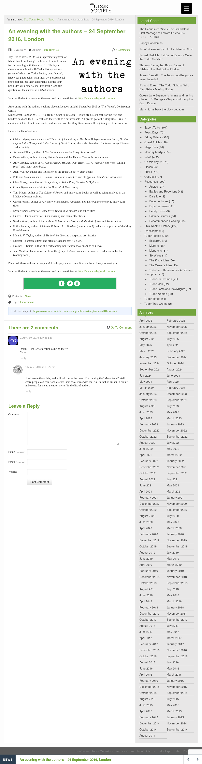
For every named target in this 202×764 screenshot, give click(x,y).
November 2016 (177, 650)
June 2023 (146, 412)
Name (16, 451)
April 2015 (145, 711)
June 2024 (173, 375)
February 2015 (148, 717)
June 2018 (146, 595)
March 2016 (174, 674)
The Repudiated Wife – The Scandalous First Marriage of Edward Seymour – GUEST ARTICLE (164, 33)
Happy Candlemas (151, 43)
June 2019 (146, 558)
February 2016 (148, 681)
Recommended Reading (164, 221)
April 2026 (145, 320)
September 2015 (177, 693)
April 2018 (145, 601)
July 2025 (173, 339)
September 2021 (177, 473)
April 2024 (173, 381)
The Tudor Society (34, 19)
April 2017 (145, 638)
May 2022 (173, 449)
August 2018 (147, 589)
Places (148, 167)
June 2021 (146, 485)
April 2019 (145, 565)
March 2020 (174, 528)
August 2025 (147, 339)
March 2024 (146, 388)
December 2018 (149, 577)
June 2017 (146, 632)
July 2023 (173, 406)
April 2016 (145, 674)
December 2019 (149, 540)
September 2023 (177, 400)
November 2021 (177, 467)
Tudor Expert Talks (168, 751)
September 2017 (177, 619)
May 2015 (173, 705)
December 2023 (177, 394)
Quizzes (149, 177)
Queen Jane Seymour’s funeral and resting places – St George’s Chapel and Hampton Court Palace (166, 99)
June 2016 (146, 668)
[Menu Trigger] (186, 8)
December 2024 (177, 357)
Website (12, 471)
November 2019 (177, 540)
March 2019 (174, 565)
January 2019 (175, 571)
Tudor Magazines (102, 751)
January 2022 (175, 461)
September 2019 (177, 546)
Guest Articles (153, 142)
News (51, 19)
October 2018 (148, 583)
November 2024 (149, 363)
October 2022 (148, 436)
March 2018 (174, 601)
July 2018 (173, 589)
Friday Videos (153, 137)
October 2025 (148, 333)
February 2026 (176, 320)
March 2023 (174, 418)
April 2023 (145, 418)
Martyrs (154, 245)
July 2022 (173, 443)
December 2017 (149, 613)
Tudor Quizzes (146, 751)
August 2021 (147, 479)
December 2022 (149, 430)
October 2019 (148, 546)
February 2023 (148, 424)
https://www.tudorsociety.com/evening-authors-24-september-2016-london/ (75, 311)
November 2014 (177, 723)
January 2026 (148, 327)
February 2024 (176, 388)
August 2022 (147, 443)
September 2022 (177, 436)
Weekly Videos (125, 751)
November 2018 (177, 577)
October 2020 (148, 510)
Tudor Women (158, 294)
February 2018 (148, 607)
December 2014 (149, 723)
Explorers (155, 241)
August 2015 (147, 699)
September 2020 (177, 510)
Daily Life (155, 196)
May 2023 (173, 412)
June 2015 (146, 705)
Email (16, 461)
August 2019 (147, 552)
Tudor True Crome (155, 304)
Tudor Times (152, 299)
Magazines (151, 147)
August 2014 (147, 735)
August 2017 (147, 626)
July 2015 (173, 699)
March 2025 (146, 351)
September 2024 (149, 369)
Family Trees (157, 211)
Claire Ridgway (50, 49)
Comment (13, 414)
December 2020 (149, 504)
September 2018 (177, 583)
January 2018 (175, 607)
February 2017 (148, 644)
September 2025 (177, 333)
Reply (23, 358)
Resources (151, 181)
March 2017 (174, 638)
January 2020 (175, 534)
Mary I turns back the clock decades (161, 109)
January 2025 (148, 357)
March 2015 (174, 711)
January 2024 (148, 394)
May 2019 (173, 558)
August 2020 (147, 516)
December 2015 (149, 687)
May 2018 (173, 595)
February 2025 (176, 351)
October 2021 (148, 473)
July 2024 (145, 375)
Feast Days (151, 132)
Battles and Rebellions (163, 191)
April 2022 (145, 455)
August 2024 (174, 369)
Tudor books (27, 302)
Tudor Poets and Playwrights (167, 289)
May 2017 (173, 632)
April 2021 (145, 491)
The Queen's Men (160, 265)
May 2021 (173, 485)
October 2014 (148, 729)
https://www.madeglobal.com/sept (97, 98)
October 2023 (148, 400)
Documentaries (158, 201)
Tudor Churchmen (160, 279)
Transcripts (151, 231)
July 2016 (173, 662)
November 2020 (177, 504)
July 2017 (173, 626)
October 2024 (175, 363)
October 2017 (148, 619)
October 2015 (148, 693)
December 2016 (149, 650)
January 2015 (175, 717)
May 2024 (145, 381)
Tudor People (152, 236)
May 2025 (145, 345)
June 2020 (146, 522)
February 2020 (148, 534)
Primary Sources (159, 216)
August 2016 (147, 662)
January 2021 (175, 497)
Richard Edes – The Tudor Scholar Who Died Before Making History (164, 87)
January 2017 (175, 644)
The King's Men (159, 260)
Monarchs (155, 250)
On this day (151, 162)
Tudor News (81, 751)
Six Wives (155, 255)
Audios (153, 186)
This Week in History (157, 226)
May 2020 (173, 522)
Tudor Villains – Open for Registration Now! (166, 49)
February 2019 (148, 571)
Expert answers (159, 206)
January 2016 (175, 681)
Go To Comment (121, 327)
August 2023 (147, 406)
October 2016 (148, 656)
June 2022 (146, 449)
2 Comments (123, 49)
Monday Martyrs (154, 152)
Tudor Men (156, 284)
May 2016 (173, 668)
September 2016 (177, 656)
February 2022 (148, 461)
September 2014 (177, 729)
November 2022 (177, 430)
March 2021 (174, 491)
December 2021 (149, 467)
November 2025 (177, 327)
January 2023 (175, 424)
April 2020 (145, 528)
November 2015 (177, 687)
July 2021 (173, 479)
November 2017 (177, 613)
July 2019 (173, 552)
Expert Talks (152, 127)
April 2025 (173, 345)
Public (148, 172)
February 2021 (148, 497)
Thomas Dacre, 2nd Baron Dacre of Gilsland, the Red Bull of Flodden (161, 67)
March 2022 (174, 455)
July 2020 (173, 516)
